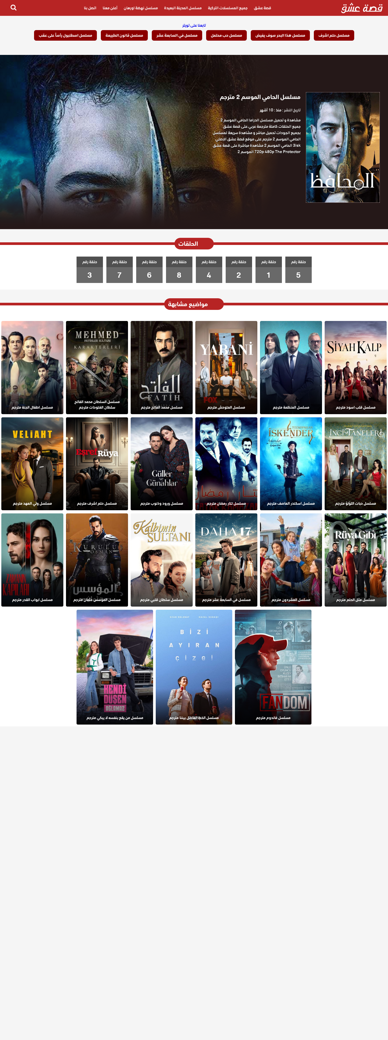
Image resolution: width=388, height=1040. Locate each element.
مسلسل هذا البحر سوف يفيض (280, 35)
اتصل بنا (90, 8)
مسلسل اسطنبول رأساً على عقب (65, 35)
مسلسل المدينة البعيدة (183, 8)
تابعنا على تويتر (194, 25)
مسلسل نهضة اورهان (141, 8)
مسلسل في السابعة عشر (177, 35)
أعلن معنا (110, 8)
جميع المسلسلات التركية (228, 8)
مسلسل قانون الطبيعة (124, 35)
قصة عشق (262, 8)
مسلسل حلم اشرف (334, 35)
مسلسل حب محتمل (226, 35)
